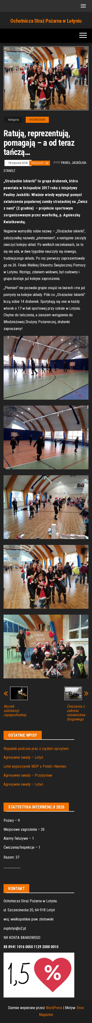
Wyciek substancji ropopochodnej (15, 710)
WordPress (54, 1008)
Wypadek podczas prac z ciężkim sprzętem (36, 748)
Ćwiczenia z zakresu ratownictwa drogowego (76, 712)
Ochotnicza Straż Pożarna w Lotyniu (45, 21)
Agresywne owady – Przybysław (28, 775)
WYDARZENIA (37, 119)
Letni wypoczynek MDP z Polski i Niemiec (35, 766)
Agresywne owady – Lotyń (23, 757)
